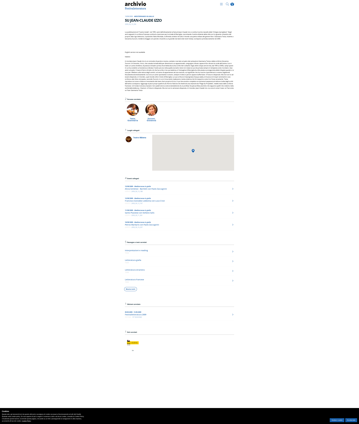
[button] (193, 151)
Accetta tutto (351, 420)
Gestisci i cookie (337, 420)
